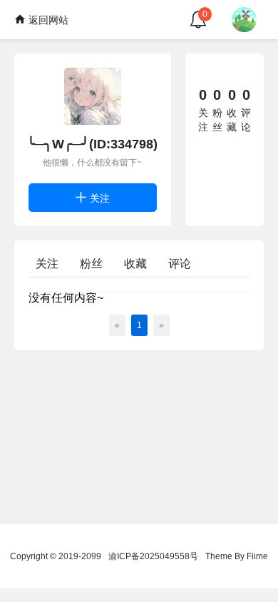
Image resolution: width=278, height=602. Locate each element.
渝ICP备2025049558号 (153, 556)
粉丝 (91, 263)
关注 (98, 198)
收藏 (135, 263)
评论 (179, 263)
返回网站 (47, 20)
